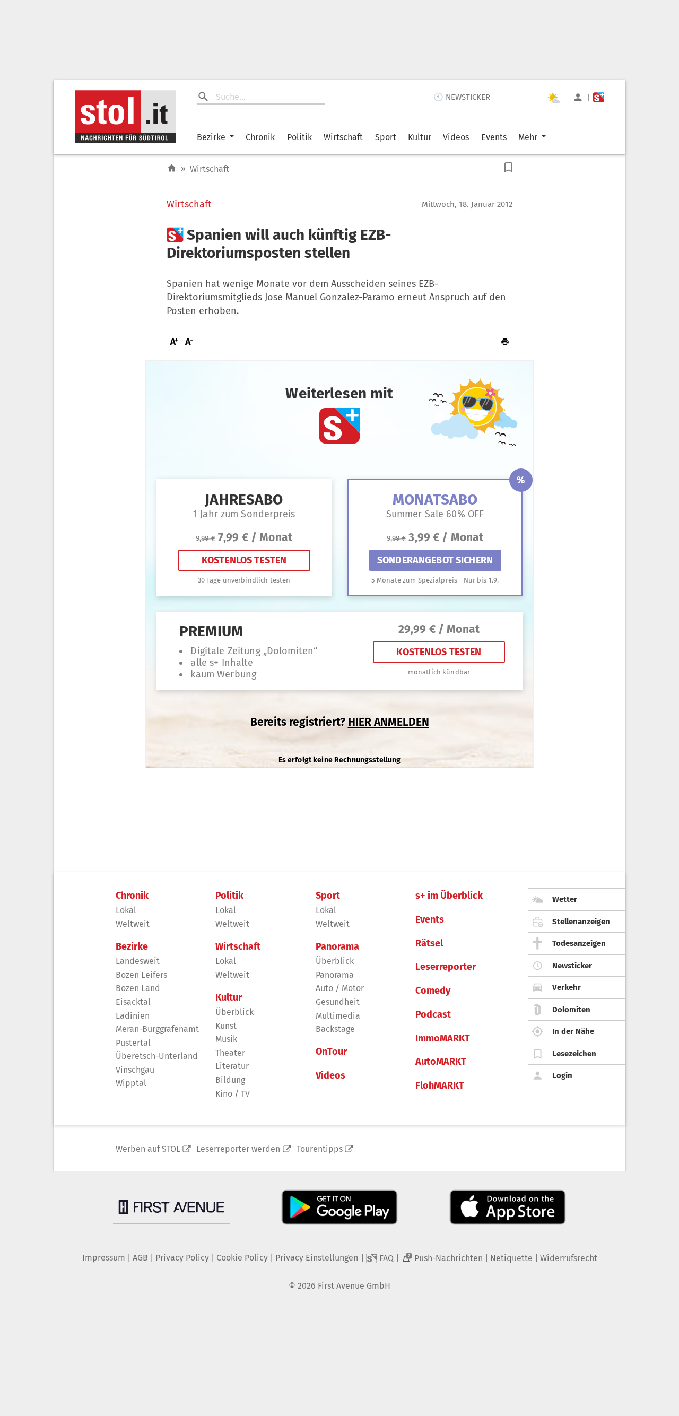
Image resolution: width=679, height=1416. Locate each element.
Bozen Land (138, 988)
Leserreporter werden (238, 1149)
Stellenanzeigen (581, 921)
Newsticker (572, 965)
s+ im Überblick (449, 895)
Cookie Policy (242, 1258)
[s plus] (598, 97)
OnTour (331, 1051)
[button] (508, 167)
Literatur (232, 1066)
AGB (140, 1258)
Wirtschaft (343, 137)
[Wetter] (553, 97)
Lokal (126, 910)
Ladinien (133, 1016)
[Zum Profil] (578, 97)
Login (562, 1075)
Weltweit (133, 924)
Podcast (433, 1014)
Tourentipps (320, 1149)
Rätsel (429, 943)
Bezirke (211, 137)
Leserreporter (445, 966)
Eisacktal (133, 1002)
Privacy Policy (182, 1258)
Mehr (527, 137)
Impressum (103, 1258)
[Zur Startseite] (172, 168)
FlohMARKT (439, 1085)
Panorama (337, 946)
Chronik (260, 137)
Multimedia (338, 1016)
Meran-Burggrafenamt (157, 1029)
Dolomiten (571, 1009)
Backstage (335, 1029)
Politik (299, 137)
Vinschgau (135, 1070)
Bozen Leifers (141, 975)
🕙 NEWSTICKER (461, 97)
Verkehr (566, 987)
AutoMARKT (440, 1061)
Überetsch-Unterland (157, 1056)
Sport (385, 137)
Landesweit (138, 961)
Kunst (226, 1026)
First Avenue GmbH (354, 1286)
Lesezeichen (574, 1053)
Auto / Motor (340, 988)
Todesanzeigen (579, 943)
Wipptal (131, 1083)
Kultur (419, 137)
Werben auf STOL (148, 1149)
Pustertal (133, 1043)
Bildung (230, 1080)
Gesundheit (338, 1002)
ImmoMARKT (442, 1038)
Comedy (432, 990)
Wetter (564, 899)
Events (494, 137)
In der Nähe (573, 1031)
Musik (226, 1039)
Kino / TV (232, 1094)
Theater (230, 1053)
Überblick (234, 1012)
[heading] (339, 244)
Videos (456, 137)
